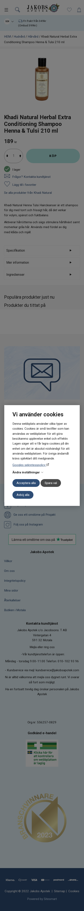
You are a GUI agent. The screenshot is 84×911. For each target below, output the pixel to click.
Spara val (51, 483)
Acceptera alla (26, 483)
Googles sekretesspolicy (29, 465)
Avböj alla (23, 495)
